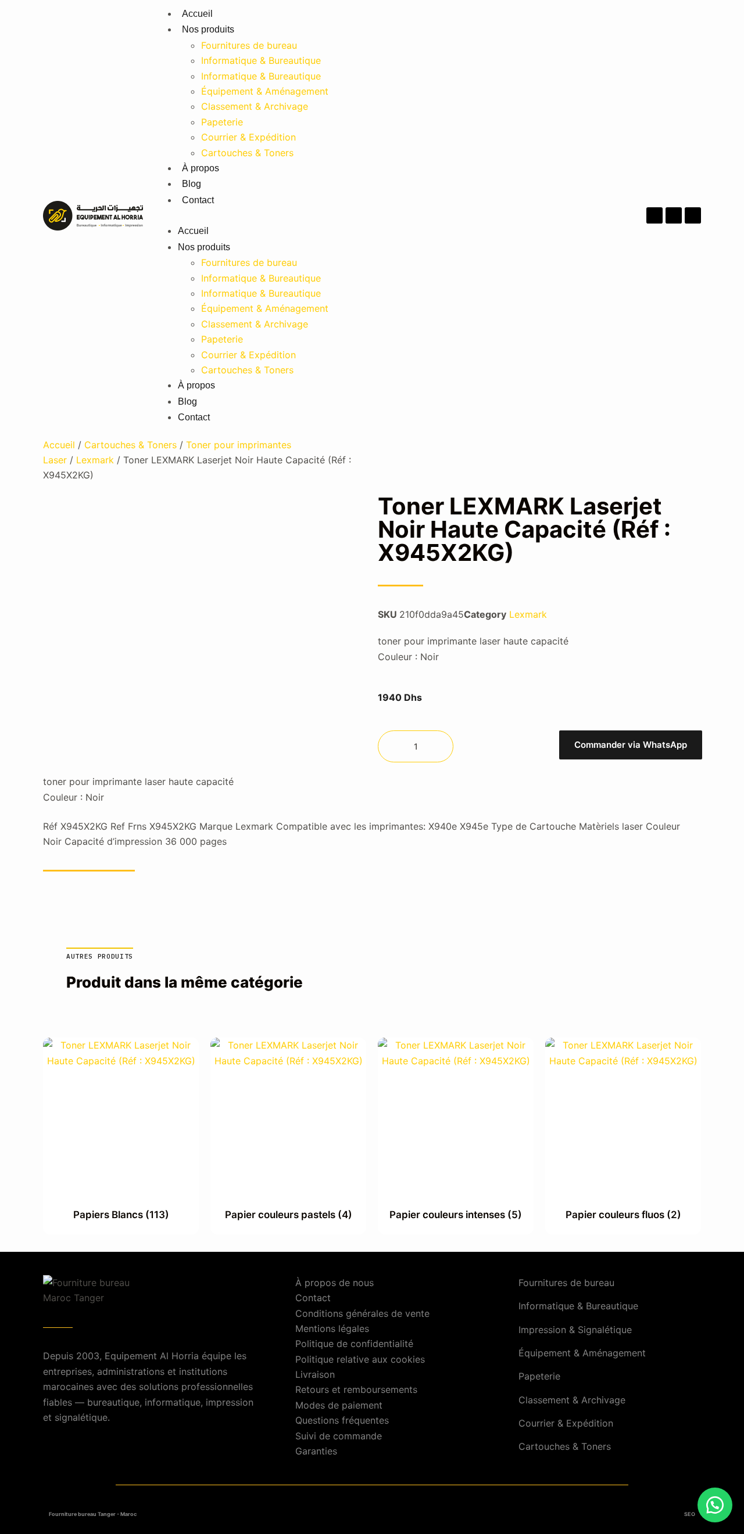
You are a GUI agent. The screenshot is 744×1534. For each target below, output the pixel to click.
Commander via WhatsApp (630, 744)
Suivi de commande (338, 1436)
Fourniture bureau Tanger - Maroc (93, 1514)
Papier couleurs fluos (623, 1214)
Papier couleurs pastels (288, 1214)
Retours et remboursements (356, 1389)
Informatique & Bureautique (261, 60)
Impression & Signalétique (575, 1329)
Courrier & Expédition (248, 137)
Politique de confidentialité (354, 1343)
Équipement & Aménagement (264, 91)
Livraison (315, 1374)
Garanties (316, 1451)
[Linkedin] (693, 215)
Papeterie (222, 122)
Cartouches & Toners (247, 153)
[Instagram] (674, 215)
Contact (198, 200)
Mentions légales (332, 1328)
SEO (689, 1514)
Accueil (197, 14)
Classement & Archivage (254, 106)
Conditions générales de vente (362, 1313)
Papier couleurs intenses (455, 1214)
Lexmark (95, 460)
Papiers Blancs (121, 1214)
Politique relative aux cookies (360, 1359)
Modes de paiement (338, 1405)
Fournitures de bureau (249, 45)
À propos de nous (334, 1282)
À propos (200, 168)
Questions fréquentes (342, 1420)
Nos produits (208, 29)
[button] (372, 215)
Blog (191, 184)
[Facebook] (654, 215)
